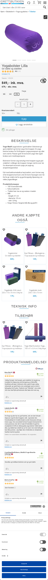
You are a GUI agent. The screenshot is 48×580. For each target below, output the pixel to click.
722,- (18, 113)
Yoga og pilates (21, 12)
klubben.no (8, 403)
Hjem (2, 12)
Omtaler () (6, 74)
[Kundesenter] (29, 2)
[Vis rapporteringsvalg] (41, 397)
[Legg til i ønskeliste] (4, 229)
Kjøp (24, 119)
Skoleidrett (10, 12)
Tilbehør (32, 12)
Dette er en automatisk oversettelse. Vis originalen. (21, 434)
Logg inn (34, 2)
